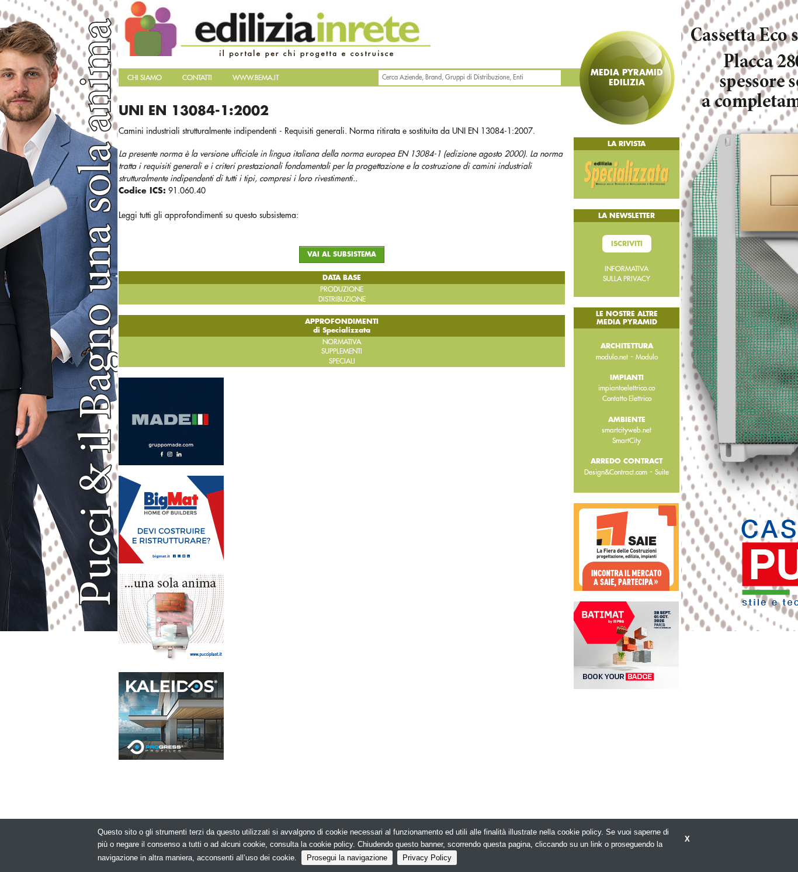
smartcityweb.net (626, 430)
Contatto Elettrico (626, 398)
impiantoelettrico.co (626, 388)
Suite (662, 472)
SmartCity (626, 440)
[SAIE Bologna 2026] (626, 546)
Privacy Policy (427, 857)
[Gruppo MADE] (171, 420)
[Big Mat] (171, 518)
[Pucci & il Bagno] (171, 616)
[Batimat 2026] (626, 644)
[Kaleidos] (171, 714)
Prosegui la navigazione (347, 857)
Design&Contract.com (615, 472)
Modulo (647, 357)
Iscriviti (627, 243)
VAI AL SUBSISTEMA (341, 254)
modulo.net (612, 357)
